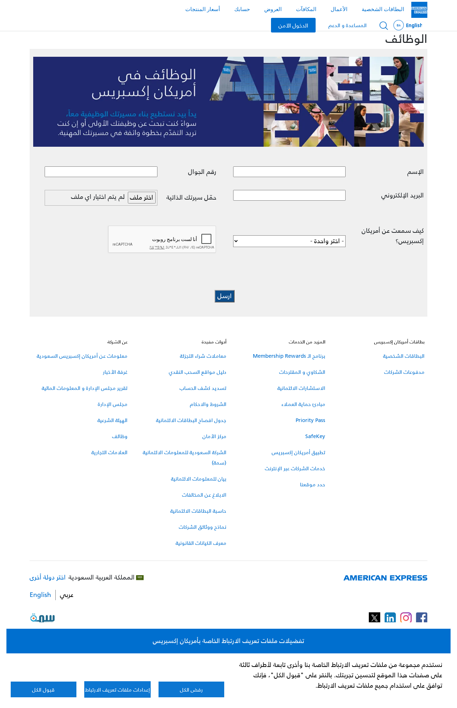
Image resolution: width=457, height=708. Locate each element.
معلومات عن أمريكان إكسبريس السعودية (82, 356)
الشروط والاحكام (208, 404)
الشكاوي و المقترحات (302, 372)
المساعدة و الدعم (347, 25)
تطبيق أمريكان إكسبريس (298, 452)
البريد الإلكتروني (402, 195)
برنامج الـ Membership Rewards (289, 356)
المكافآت (306, 9)
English (407, 25)
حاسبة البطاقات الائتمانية (198, 511)
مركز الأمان (214, 436)
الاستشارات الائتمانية (301, 388)
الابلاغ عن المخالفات (204, 495)
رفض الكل (191, 690)
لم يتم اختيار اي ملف (98, 197)
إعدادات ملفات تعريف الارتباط (117, 690)
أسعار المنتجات (202, 9)
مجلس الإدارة (112, 404)
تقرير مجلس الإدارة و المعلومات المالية (84, 388)
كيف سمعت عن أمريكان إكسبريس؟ (393, 236)
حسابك (242, 9)
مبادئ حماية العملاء (303, 404)
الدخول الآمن (293, 25)
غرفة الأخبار (115, 372)
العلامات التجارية (109, 452)
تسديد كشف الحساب (203, 388)
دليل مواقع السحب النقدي (197, 372)
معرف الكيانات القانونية (201, 543)
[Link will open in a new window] (421, 618)
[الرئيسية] (419, 10)
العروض (273, 9)
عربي (67, 595)
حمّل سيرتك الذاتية (191, 197)
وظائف (119, 436)
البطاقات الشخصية (383, 9)
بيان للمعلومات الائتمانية (198, 478)
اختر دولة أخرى (48, 577)
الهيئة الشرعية (112, 420)
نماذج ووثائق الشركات (202, 527)
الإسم (415, 172)
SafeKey (315, 436)
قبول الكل (43, 690)
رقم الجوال (202, 172)
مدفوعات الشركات (404, 372)
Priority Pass (310, 420)
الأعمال (339, 9)
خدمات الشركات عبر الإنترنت (295, 468)
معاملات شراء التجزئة (203, 356)
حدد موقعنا (312, 484)
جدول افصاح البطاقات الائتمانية (191, 420)
